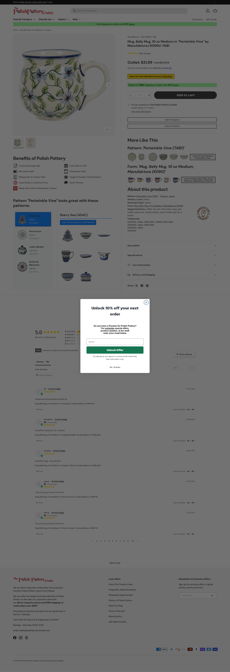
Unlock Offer (115, 350)
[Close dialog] (146, 302)
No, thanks (115, 367)
